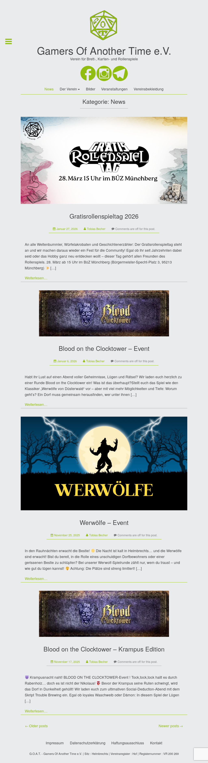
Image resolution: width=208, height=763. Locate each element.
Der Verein (68, 88)
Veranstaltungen (114, 88)
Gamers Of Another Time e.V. (104, 50)
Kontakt (156, 742)
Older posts (38, 725)
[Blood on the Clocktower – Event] (104, 314)
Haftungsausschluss (127, 742)
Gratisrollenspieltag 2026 (104, 215)
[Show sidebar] (8, 41)
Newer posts (169, 725)
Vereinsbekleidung (149, 88)
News (49, 88)
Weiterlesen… (36, 277)
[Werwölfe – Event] (104, 464)
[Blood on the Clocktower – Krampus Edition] (104, 614)
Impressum (55, 742)
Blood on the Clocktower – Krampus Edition (104, 648)
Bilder (90, 88)
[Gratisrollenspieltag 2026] (104, 161)
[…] (53, 267)
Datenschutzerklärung (87, 742)
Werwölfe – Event (104, 522)
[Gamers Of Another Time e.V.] (104, 42)
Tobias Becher (96, 229)
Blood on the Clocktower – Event (104, 348)
